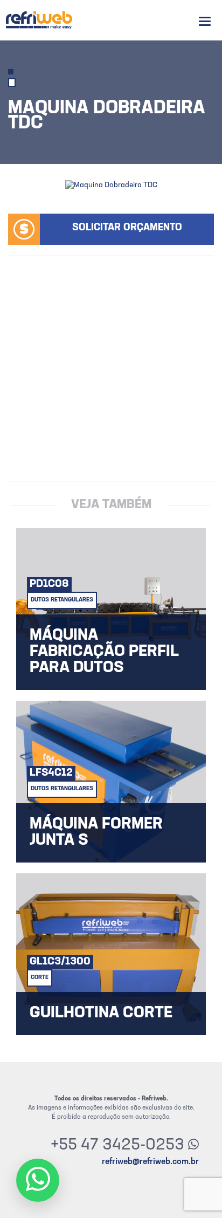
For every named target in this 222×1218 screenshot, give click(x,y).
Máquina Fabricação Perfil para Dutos (104, 652)
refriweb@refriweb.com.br (150, 1162)
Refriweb (39, 20)
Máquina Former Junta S (96, 833)
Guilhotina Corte (101, 1013)
